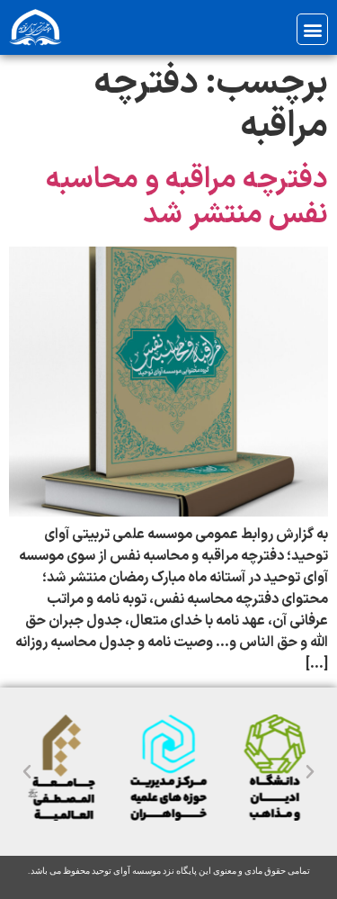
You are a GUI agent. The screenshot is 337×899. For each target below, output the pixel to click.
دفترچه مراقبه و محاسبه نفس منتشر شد (187, 197)
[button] (312, 29)
